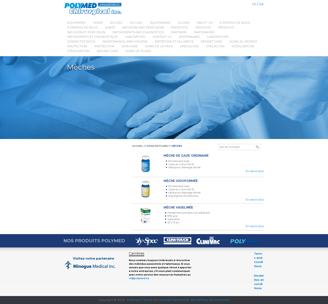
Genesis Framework (174, 300)
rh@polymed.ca (139, 278)
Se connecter (220, 300)
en (261, 4)
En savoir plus (255, 171)
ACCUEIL (137, 145)
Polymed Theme (140, 300)
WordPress (199, 300)
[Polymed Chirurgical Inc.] (96, 9)
